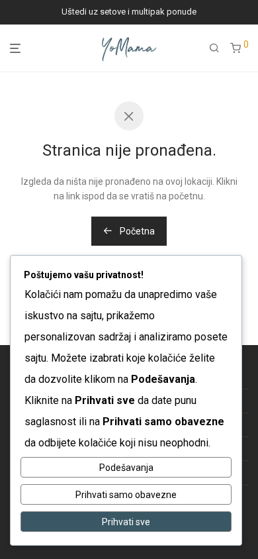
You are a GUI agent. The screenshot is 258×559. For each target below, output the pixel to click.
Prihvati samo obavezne (126, 494)
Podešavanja (126, 467)
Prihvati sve (126, 522)
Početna (136, 231)
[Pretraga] (214, 48)
